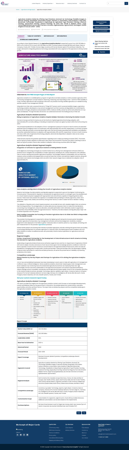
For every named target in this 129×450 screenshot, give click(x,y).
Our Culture (85, 437)
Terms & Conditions (54, 432)
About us (84, 432)
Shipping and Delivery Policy (56, 440)
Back (78, 413)
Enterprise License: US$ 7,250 (102, 48)
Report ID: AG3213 (36, 29)
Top (84, 413)
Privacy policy (52, 435)
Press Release (85, 427)
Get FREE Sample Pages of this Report (41, 95)
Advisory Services (72, 3)
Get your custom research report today (32, 278)
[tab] (20, 36)
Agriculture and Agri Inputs (28, 9)
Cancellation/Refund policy (56, 437)
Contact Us (82, 3)
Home (17, 9)
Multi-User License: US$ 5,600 (102, 46)
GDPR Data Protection (54, 430)
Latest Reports (36, 3)
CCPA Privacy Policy (54, 427)
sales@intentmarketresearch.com (107, 434)
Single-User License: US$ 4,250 (101, 44)
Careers (84, 435)
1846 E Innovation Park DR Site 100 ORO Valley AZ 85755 (104, 430)
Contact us (85, 430)
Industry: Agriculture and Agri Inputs (50, 29)
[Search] (126, 3)
